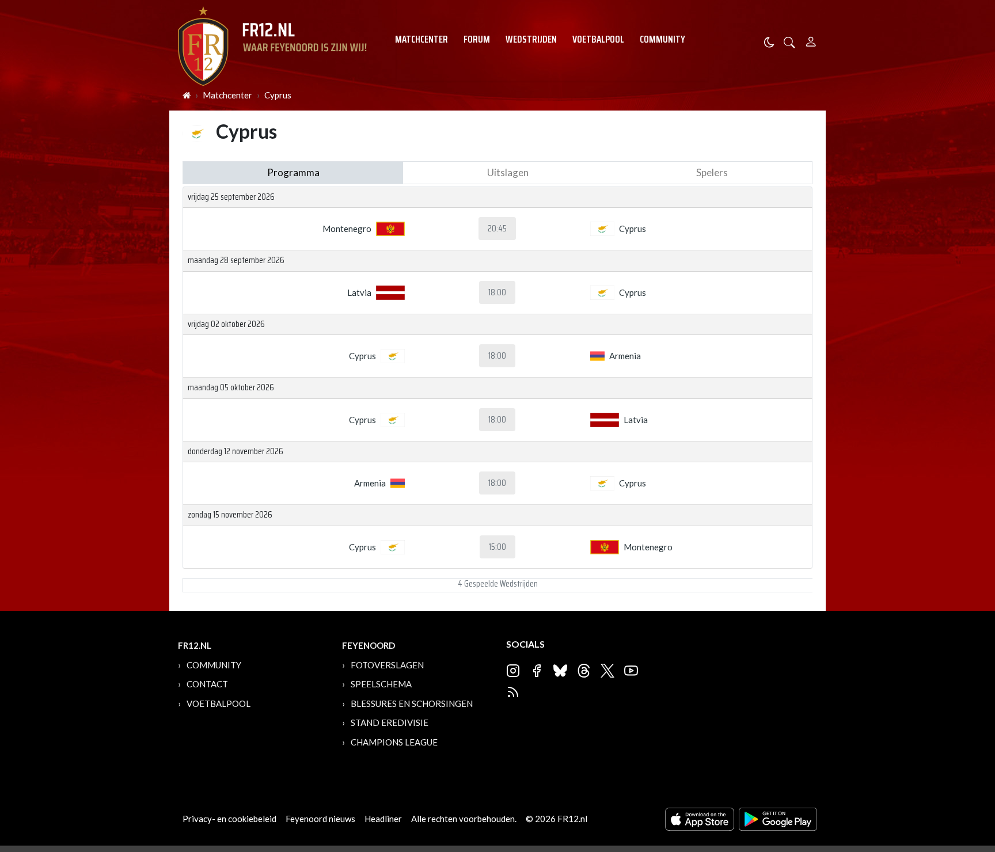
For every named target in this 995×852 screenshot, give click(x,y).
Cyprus (277, 95)
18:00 (497, 292)
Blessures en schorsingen (412, 703)
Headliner (383, 818)
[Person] (811, 40)
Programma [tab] (293, 172)
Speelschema (381, 684)
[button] (789, 41)
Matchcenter (421, 39)
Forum (477, 39)
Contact (207, 684)
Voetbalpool (598, 39)
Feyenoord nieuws (320, 818)
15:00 (497, 547)
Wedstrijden (531, 39)
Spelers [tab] (712, 172)
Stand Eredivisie (389, 722)
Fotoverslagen (387, 665)
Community (662, 39)
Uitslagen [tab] (508, 172)
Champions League (394, 742)
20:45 (497, 228)
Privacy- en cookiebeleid (229, 818)
